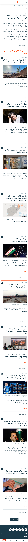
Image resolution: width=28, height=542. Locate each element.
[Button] (22, 45)
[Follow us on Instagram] (16, 529)
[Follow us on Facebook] (26, 529)
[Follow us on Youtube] (19, 529)
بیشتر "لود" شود (14, 520)
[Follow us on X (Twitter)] (22, 529)
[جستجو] (23, 540)
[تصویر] (17, 540)
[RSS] (10, 529)
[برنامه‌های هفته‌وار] (10, 540)
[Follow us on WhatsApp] (13, 529)
